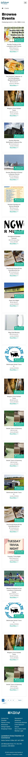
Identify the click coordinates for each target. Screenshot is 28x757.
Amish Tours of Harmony (14, 428)
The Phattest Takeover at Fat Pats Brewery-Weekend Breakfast (14, 78)
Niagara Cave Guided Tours (14, 109)
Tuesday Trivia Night (14, 556)
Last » (4, 703)
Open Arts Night (14, 300)
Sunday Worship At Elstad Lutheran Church (14, 173)
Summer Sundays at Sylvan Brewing (14, 205)
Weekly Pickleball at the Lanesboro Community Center (14, 590)
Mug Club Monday (14, 332)
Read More (13, 51)
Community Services (21, 722)
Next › (20, 700)
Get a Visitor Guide (20, 729)
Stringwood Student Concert (14, 237)
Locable (20, 754)
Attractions (4, 724)
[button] (25, 2)
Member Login (19, 731)
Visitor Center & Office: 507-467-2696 (12, 740)
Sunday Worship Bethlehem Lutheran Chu (14, 141)
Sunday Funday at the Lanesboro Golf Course (14, 45)
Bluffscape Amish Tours (14, 364)
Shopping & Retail (6, 729)
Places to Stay (5, 722)
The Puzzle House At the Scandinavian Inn (14, 269)
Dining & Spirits (5, 726)
